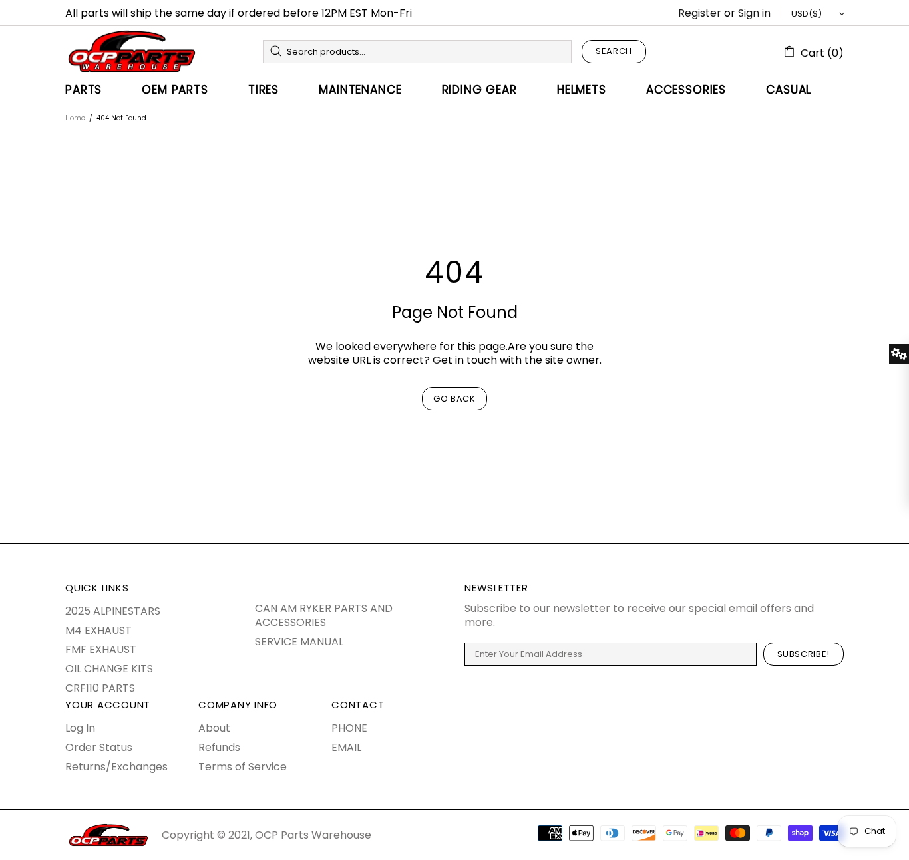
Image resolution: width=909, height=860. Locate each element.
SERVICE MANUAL (299, 641)
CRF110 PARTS (100, 688)
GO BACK (454, 398)
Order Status (98, 747)
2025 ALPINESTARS (112, 611)
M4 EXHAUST (98, 630)
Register (699, 13)
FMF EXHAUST (100, 649)
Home (75, 118)
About (214, 728)
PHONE (349, 728)
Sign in (754, 13)
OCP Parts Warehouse (131, 51)
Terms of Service (242, 767)
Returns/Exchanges (116, 767)
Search (614, 51)
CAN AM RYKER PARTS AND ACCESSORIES (324, 615)
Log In (80, 728)
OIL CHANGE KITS (109, 669)
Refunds (219, 747)
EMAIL (346, 747)
